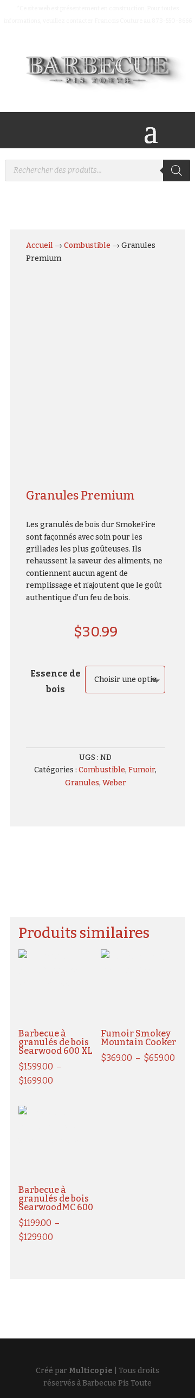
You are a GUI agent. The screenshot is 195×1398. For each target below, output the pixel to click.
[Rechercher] (176, 170)
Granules (82, 782)
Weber (114, 782)
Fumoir (141, 770)
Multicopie (91, 1370)
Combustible (87, 245)
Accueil (39, 245)
